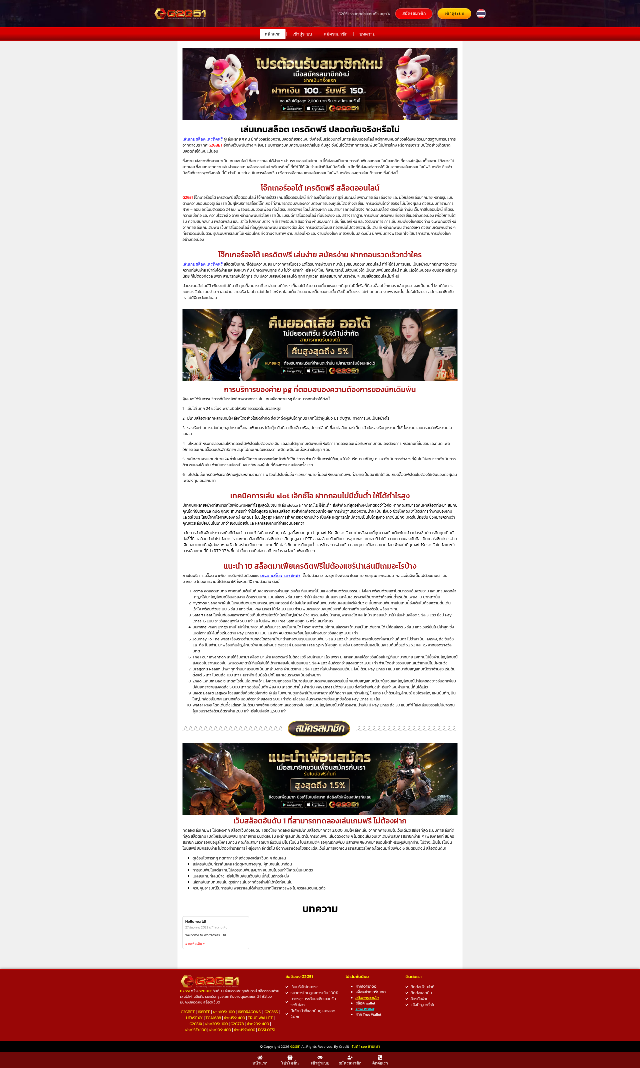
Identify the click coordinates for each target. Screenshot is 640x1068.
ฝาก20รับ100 (216, 1024)
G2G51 (187, 197)
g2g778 (237, 1024)
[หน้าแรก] (260, 1057)
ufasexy (194, 1018)
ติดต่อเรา (380, 1063)
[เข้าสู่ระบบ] (320, 1057)
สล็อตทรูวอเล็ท (367, 997)
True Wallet (260, 1018)
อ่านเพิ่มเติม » (195, 943)
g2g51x (196, 1024)
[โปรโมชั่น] (290, 1057)
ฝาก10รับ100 (224, 1012)
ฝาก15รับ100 (234, 1018)
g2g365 (271, 1012)
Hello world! (195, 921)
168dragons (249, 1012)
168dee (204, 1012)
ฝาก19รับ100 (244, 1030)
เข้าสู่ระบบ (302, 34)
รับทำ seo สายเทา (365, 1046)
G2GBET (188, 1012)
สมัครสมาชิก (336, 34)
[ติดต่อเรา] (380, 1057)
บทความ (368, 34)
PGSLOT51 (266, 1030)
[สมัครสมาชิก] (350, 1057)
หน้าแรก (272, 34)
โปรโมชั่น (290, 1063)
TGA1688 (213, 1018)
